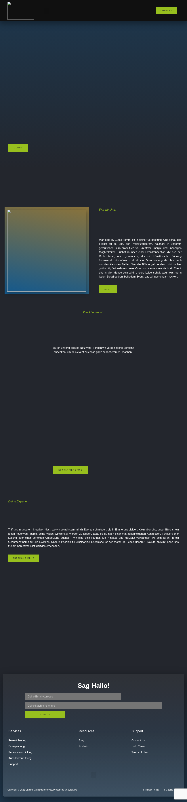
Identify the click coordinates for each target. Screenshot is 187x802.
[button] (46, 11)
